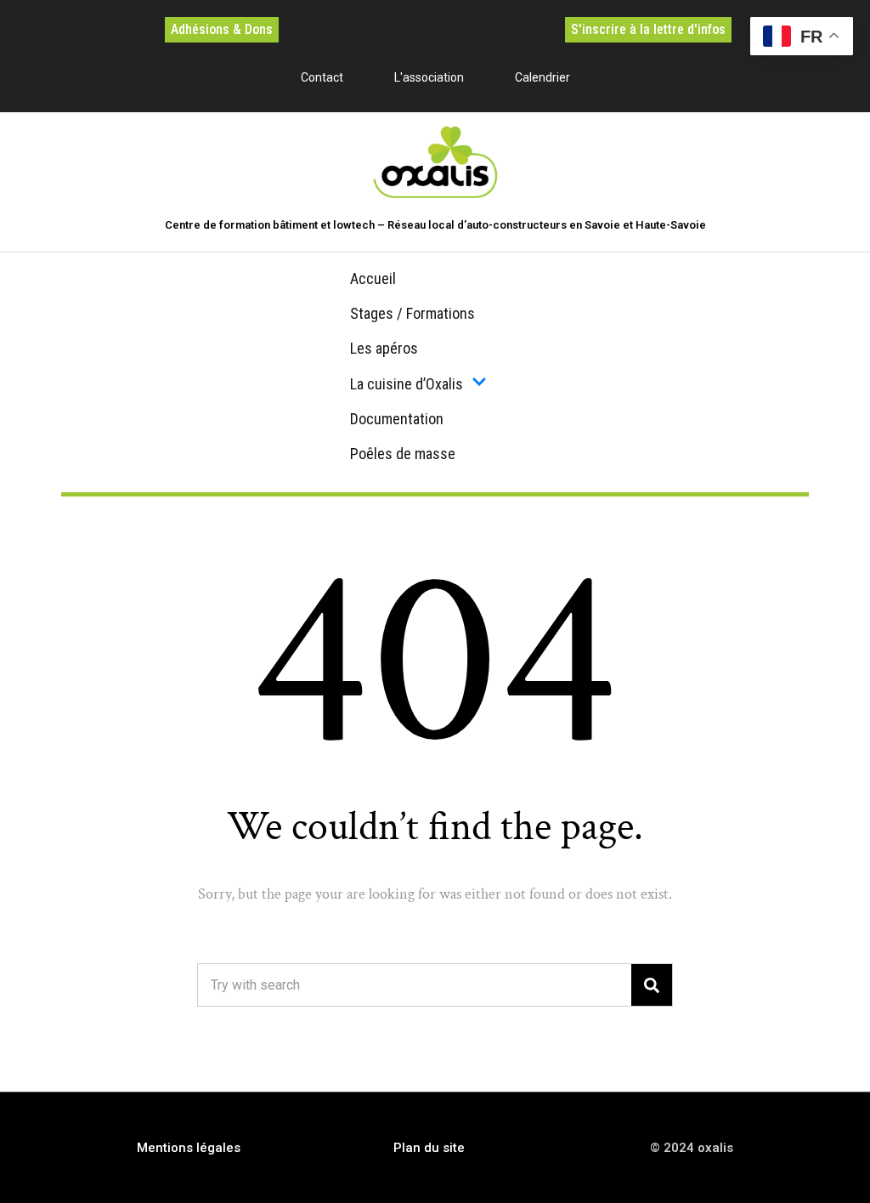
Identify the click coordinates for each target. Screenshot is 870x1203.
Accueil (373, 278)
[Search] (651, 985)
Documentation (396, 419)
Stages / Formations (412, 313)
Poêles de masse (402, 453)
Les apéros (384, 348)
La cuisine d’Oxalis (406, 384)
